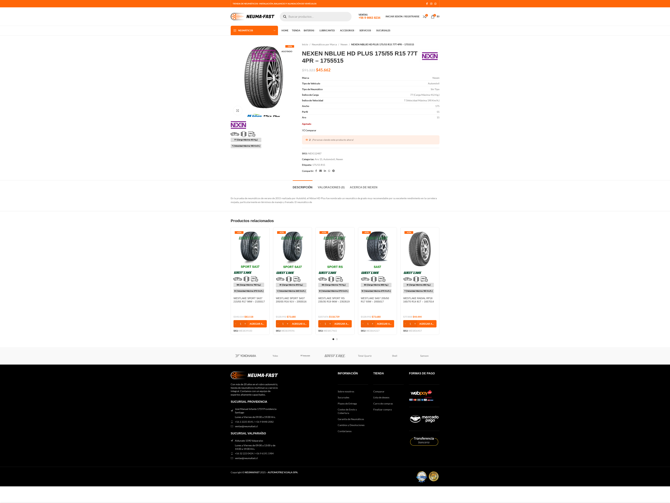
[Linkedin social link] (325, 171)
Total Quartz (365, 355)
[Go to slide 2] (337, 339)
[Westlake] (335, 356)
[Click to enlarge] (237, 110)
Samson (424, 355)
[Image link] (254, 374)
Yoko (275, 355)
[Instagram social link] (431, 3)
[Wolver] (305, 356)
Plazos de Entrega (347, 403)
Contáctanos (345, 431)
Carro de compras (383, 403)
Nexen (344, 44)
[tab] (302, 185)
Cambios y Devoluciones (351, 425)
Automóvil (329, 159)
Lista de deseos (381, 397)
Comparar (378, 391)
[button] (250, 323)
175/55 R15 (318, 164)
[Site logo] (252, 16)
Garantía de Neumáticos (351, 419)
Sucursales (343, 397)
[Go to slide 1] (333, 339)
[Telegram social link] (333, 171)
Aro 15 (318, 159)
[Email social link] (320, 171)
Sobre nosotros (346, 391)
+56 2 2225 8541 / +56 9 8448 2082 (254, 421)
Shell (394, 355)
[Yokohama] (245, 356)
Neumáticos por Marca (324, 44)
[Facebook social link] (427, 3)
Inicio (305, 44)
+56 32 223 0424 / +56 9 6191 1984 (254, 453)
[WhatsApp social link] (435, 3)
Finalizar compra (382, 409)
